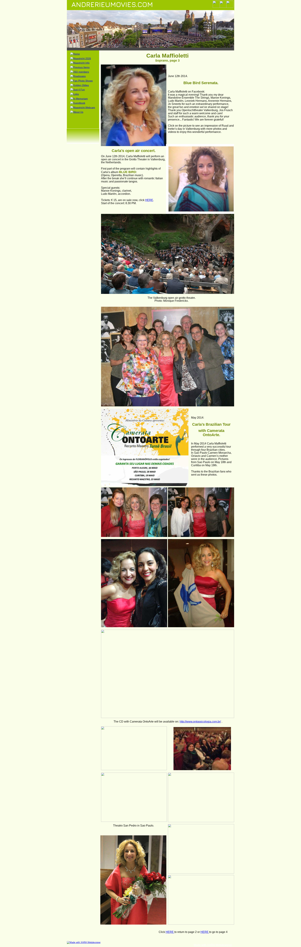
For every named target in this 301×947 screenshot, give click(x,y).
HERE (149, 200)
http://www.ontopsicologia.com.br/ (200, 721)
